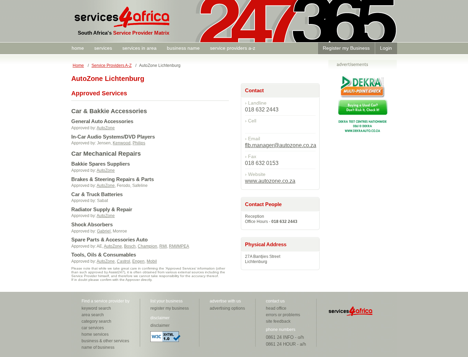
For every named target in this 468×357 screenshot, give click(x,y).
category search (96, 321)
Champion (147, 246)
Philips (139, 143)
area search (93, 314)
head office (276, 308)
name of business (98, 347)
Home (78, 65)
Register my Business (346, 48)
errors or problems (283, 314)
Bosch (130, 246)
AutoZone (106, 128)
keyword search (96, 308)
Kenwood (122, 143)
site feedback (278, 321)
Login (386, 48)
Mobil (152, 261)
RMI (163, 246)
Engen (138, 261)
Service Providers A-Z (111, 65)
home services (95, 334)
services (103, 48)
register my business (169, 308)
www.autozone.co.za (270, 181)
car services (93, 327)
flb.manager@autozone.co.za (280, 145)
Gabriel (104, 231)
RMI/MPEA (179, 246)
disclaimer (160, 325)
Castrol (123, 261)
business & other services (105, 340)
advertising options (227, 308)
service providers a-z (232, 48)
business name (183, 48)
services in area (139, 48)
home (78, 48)
